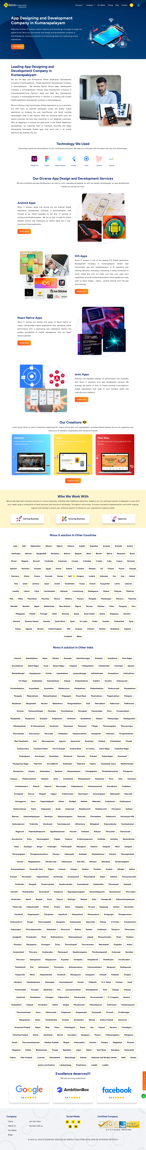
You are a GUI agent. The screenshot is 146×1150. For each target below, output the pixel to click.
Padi (88, 703)
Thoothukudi (20, 967)
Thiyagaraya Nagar (21, 764)
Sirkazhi (112, 854)
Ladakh (94, 1065)
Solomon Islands (31, 621)
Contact (124, 5)
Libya (36, 591)
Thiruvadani (131, 892)
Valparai (47, 786)
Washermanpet (127, 764)
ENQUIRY (144, 1081)
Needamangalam (80, 952)
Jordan (57, 584)
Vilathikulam (108, 960)
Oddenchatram (19, 809)
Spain (72, 621)
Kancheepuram (63, 824)
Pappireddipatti (47, 801)
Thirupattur (48, 914)
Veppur (54, 794)
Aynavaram (75, 741)
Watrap (92, 1020)
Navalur (44, 703)
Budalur (78, 929)
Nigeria (78, 606)
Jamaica (35, 584)
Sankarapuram (18, 824)
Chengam (49, 997)
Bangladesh (41, 553)
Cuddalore (126, 786)
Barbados (55, 553)
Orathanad (101, 929)
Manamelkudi (89, 877)
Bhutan (99, 553)
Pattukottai (51, 929)
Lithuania (64, 591)
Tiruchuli (109, 1012)
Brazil (132, 553)
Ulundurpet (47, 824)
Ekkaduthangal (18, 673)
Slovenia (16, 621)
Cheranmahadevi (94, 967)
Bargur (40, 847)
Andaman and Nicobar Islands (104, 1057)
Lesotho (15, 591)
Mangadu (18, 696)
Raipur (82, 1027)
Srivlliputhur (79, 1020)
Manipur (104, 1042)
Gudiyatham (16, 1005)
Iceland (92, 576)
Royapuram (30, 718)
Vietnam (90, 629)
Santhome (71, 718)
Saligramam (57, 718)
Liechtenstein (49, 591)
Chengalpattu (91, 771)
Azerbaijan (16, 553)
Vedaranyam (66, 862)
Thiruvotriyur (34, 734)
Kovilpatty (78, 960)
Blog (117, 5)
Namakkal (106, 862)
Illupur (102, 877)
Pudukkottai (98, 884)
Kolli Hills (81, 862)
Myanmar (132, 599)
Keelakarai (58, 892)
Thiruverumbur (88, 944)
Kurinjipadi (18, 794)
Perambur (52, 711)
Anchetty (114, 839)
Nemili (28, 899)
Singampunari (33, 914)
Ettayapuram (50, 960)
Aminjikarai (112, 658)
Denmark (131, 561)
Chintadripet (115, 741)
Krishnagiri (51, 847)
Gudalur (85, 869)
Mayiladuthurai (98, 854)
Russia (76, 614)
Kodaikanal (110, 801)
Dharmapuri (83, 794)
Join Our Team (35, 1121)
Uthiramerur (80, 824)
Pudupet (93, 756)
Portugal (43, 614)
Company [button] (89, 5)
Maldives (130, 591)
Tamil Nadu (101, 1050)
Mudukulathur (28, 892)
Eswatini (80, 569)
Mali (11, 599)
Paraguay (123, 606)
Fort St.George (58, 749)
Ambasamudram (76, 967)
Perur (111, 779)
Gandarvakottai (47, 884)
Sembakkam (85, 718)
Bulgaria (24, 561)
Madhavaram (64, 688)
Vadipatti (106, 847)
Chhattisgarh (69, 1027)
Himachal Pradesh (20, 1035)
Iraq (122, 576)
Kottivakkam (128, 673)
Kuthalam (83, 854)
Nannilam (129, 952)
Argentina (94, 546)
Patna (57, 1027)
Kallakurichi (111, 816)
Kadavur (68, 839)
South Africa (60, 621)
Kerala (14, 1042)
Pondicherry (81, 1065)
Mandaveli (68, 756)
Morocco (120, 599)
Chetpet (101, 741)
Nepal (36, 606)
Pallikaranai (129, 703)
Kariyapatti (96, 1012)
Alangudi (32, 884)
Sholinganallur (129, 718)
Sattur (37, 1020)
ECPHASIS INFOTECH (108, 1139)
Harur (33, 801)
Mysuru (98, 1035)
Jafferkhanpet (97, 673)
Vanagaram (96, 734)
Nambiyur (48, 816)
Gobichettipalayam (31, 816)
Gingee (66, 1005)
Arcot (49, 899)
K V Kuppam (113, 997)
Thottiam (130, 937)
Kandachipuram (128, 1005)
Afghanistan (35, 546)
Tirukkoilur (33, 824)
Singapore (114, 614)
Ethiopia (92, 569)
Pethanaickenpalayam (125, 899)
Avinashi (102, 975)
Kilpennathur (63, 997)
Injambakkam (62, 673)
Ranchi (60, 1035)
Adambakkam (32, 658)
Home (10, 1121)
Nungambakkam (74, 703)
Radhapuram (125, 967)
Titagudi (42, 794)
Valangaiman (35, 960)
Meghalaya (117, 1042)
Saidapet (43, 718)
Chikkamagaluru (112, 1035)
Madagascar (93, 591)
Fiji (101, 569)
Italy (16, 584)
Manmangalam (43, 839)
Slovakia (126, 614)
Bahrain (28, 553)
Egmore (131, 666)
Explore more (73, 481)
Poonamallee (96, 711)
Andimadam (45, 771)
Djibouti (13, 569)
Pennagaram (20, 801)
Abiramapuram (48, 741)
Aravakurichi (17, 839)
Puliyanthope (107, 756)
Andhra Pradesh (106, 1020)
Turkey (18, 629)
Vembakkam (35, 997)
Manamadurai (93, 914)
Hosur (16, 847)
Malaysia (117, 591)
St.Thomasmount (38, 726)
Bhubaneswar (41, 1050)
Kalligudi (128, 847)
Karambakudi (83, 884)
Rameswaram (115, 892)
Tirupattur (117, 944)
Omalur (57, 907)
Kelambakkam (53, 681)
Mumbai (92, 1042)
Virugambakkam (126, 734)
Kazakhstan (70, 584)
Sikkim (89, 1050)
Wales (79, 636)
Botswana (121, 553)
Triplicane (81, 764)
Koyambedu (34, 688)
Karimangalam (99, 794)
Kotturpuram (122, 681)
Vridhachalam (67, 794)
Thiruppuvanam (125, 914)
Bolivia (109, 553)
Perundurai (116, 809)
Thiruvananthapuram (31, 1042)
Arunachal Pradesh (22, 1027)
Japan (46, 584)
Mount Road (81, 696)
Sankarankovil (16, 922)
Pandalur (97, 869)
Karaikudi (19, 914)
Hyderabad (129, 1050)
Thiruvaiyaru (129, 929)
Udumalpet (49, 982)
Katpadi (29, 1005)
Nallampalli (115, 794)
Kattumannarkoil (95, 786)
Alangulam (60, 922)
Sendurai (58, 771)
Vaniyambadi (18, 952)
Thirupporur (128, 771)
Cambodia (48, 561)
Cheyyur (13, 779)
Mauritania (32, 599)
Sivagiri (30, 922)
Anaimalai (131, 779)
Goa (92, 1027)
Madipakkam (79, 688)
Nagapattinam (34, 862)
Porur (109, 711)
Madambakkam (96, 688)
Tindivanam (112, 1005)
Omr (35, 741)
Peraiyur (56, 854)
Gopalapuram (35, 673)
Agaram (62, 741)
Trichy (57, 944)
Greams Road (75, 749)
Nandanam (16, 703)
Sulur (120, 779)
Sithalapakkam (19, 726)
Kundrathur (49, 688)
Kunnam (13, 877)
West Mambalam (21, 741)
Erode (58, 809)
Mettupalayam (84, 779)
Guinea (60, 576)
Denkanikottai (128, 839)
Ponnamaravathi (129, 877)
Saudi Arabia (89, 614)
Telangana (115, 1050)
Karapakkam (113, 673)
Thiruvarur (33, 952)
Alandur (55, 658)
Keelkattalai (37, 681)
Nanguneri (111, 967)
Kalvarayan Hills (127, 816)
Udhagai (120, 869)
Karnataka (72, 1035)
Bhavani (15, 816)
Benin (88, 553)
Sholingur (72, 899)
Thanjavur (115, 929)
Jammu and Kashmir (46, 1065)
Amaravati (122, 1020)
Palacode (128, 794)
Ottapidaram (92, 960)
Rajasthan (67, 1050)
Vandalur (45, 779)
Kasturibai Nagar (122, 749)
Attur (94, 899)
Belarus (67, 553)
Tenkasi (103, 922)
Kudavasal (116, 952)
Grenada (48, 576)
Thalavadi (81, 816)
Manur (32, 975)
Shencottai (90, 922)
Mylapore (128, 696)
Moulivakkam (96, 696)
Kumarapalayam (18, 869)
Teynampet (68, 726)
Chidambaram (77, 786)
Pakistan (101, 606)
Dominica (25, 569)
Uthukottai (47, 990)
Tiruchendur (59, 967)
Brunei (14, 561)
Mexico (57, 599)
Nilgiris (51, 869)
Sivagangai (108, 914)
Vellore (55, 1005)
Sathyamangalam (65, 816)
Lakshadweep (65, 1065)
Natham (84, 801)
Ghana (26, 576)
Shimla (36, 1035)
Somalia (46, 621)
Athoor (61, 801)
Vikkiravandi (51, 1012)
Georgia (132, 569)
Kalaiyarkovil (77, 914)
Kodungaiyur (24, 756)
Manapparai (31, 944)
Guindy (49, 673)
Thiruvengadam (44, 922)
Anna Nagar (127, 658)
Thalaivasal (17, 907)
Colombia (87, 561)
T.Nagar (94, 726)
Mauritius (45, 599)
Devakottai (129, 907)
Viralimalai (19, 884)
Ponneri (80, 982)
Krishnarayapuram (85, 839)
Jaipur (78, 1050)
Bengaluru (85, 1035)
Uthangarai (81, 847)
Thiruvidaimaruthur (34, 929)
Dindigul (72, 801)
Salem (67, 907)
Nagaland (16, 1050)
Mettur (46, 907)
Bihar (47, 1027)
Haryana (113, 1027)
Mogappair (66, 696)
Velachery (110, 734)
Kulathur (113, 877)
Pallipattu (93, 982)
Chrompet (118, 666)
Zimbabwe (114, 629)
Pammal (20, 711)
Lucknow (41, 1057)
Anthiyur (129, 809)
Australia (118, 546)
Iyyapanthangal (79, 673)
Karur (29, 839)
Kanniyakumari (127, 824)
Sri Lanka (83, 621)
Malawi (106, 591)
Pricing (110, 5)
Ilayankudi (62, 914)
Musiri (118, 937)
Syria (131, 621)
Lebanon (128, 584)
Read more (24, 231)
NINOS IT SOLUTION (76, 1139)
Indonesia (104, 576)
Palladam (115, 975)
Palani (33, 809)
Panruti (31, 794)
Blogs (10, 1135)
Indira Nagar (104, 749)
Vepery (93, 764)
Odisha (28, 1050)
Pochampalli (66, 847)
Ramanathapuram (97, 892)
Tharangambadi (127, 854)
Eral (31, 967)
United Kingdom (55, 629)
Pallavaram (114, 703)
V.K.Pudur (115, 922)
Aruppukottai (81, 1012)
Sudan (95, 621)
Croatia (99, 561)
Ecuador (37, 569)
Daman (133, 1057)
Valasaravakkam (79, 734)
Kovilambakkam (17, 688)
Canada (75, 561)
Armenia (106, 546)
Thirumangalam (109, 726)
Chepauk (73, 666)
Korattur (108, 681)
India (15, 546)
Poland (32, 614)
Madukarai (99, 779)
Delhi (123, 1057)
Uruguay (78, 629)
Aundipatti (16, 937)
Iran (114, 576)
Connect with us (36, 1126)
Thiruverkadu (18, 734)
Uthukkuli (18, 982)
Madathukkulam (33, 982)
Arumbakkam (17, 666)
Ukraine (40, 629)
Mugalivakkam (113, 696)
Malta (20, 599)
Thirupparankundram (39, 854)
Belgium (78, 553)
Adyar (45, 658)
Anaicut (126, 997)
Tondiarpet (67, 764)
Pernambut (42, 1005)
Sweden (105, 621)
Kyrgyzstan (105, 584)
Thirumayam (113, 884)
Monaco (80, 599)
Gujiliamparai (125, 801)
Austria (130, 546)
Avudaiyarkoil (73, 877)
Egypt (48, 569)
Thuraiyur (18, 944)
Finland (111, 569)
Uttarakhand (54, 1057)
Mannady (81, 756)
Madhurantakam (29, 779)
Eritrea (58, 569)
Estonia (69, 569)
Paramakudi (44, 892)
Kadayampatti (33, 907)
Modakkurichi (84, 809)
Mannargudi (63, 952)
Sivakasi (65, 1020)
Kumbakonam (130, 922)
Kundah (109, 869)
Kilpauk (67, 681)
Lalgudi (90, 937)
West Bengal (70, 1057)
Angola (82, 546)
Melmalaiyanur (96, 1005)
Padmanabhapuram (37, 831)
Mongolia (92, 599)
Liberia (27, 591)
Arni (59, 990)
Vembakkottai (51, 1020)
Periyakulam (31, 937)
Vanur (38, 1012)
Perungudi (82, 711)
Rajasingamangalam (76, 892)
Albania (48, 546)
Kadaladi (127, 884)
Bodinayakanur (57, 937)
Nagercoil (20, 831)
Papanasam (16, 929)
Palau (111, 606)
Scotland (68, 636)
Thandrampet (79, 997)
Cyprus (119, 561)
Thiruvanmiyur (127, 726)
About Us (12, 1126)
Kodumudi (69, 809)
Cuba (109, 561)
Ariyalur (31, 771)
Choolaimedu (104, 666)
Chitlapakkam (88, 666)
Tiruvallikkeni (52, 764)
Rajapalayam (24, 1020)
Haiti (70, 576)
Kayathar (65, 960)
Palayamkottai (46, 975)
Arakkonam (16, 899)
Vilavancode (125, 831)
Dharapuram (75, 975)
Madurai (94, 847)
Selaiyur (99, 718)
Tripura (13, 1057)
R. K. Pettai (106, 982)
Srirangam (45, 944)
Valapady (79, 907)
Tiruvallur (35, 990)
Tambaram (54, 726)
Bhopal (66, 1042)
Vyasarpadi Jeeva (108, 764)
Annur (55, 779)
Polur (105, 990)
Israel (25, 584)
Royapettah (15, 718)
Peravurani (65, 929)
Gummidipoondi (66, 982)
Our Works (101, 5)
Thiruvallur (48, 734)
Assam (38, 1027)
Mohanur (93, 862)
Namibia (14, 606)
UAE (24, 546)
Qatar (54, 614)
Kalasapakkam (92, 990)
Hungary (80, 576)
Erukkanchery (23, 749)
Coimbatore (68, 779)
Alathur (132, 869)
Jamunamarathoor (73, 990)
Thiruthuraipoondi (99, 952)
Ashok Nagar (33, 666)
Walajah (83, 899)
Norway (89, 606)
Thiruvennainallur (23, 1012)
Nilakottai (96, 801)
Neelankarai (57, 703)
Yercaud (91, 907)
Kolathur (96, 681)
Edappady (104, 907)
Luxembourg (77, 591)
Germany (15, 576)
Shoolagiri (28, 847)
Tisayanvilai (20, 975)
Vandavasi (20, 997)
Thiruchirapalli (71, 944)
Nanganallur (31, 703)
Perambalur (27, 877)
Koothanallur (47, 952)
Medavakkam (32, 696)
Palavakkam (100, 703)
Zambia (102, 629)
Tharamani (82, 726)
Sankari (116, 907)
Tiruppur (127, 975)
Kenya (82, 584)
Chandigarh (127, 1027)
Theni (43, 937)
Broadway (89, 741)
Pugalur (57, 839)
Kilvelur (20, 862)
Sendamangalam (122, 862)
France (121, 569)
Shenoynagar (113, 718)
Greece (37, 576)
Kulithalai (101, 839)
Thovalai (73, 831)
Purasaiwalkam (122, 711)
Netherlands (49, 606)
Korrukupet (39, 756)
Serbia (102, 614)
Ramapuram (18, 771)
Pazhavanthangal (35, 711)
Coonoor (62, 869)
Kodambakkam (81, 681)
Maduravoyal (113, 688)
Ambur (129, 944)
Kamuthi (14, 892)
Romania (65, 614)
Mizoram (130, 1042)
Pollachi (36, 786)
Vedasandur (46, 809)
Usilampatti (69, 854)
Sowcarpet (122, 756)
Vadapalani (63, 734)
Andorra (70, 546)
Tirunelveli (61, 975)
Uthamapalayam (75, 937)
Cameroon (62, 561)
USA (68, 629)
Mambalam (54, 756)
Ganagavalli (106, 899)
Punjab (55, 1050)
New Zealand (64, 606)
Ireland (132, 576)
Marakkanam (79, 1005)
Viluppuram (66, 1012)
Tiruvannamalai (96, 997)
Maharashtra (79, 1042)
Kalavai (60, 899)
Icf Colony (90, 749)
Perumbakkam (67, 711)
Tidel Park (38, 764)
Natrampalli (104, 944)
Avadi (46, 666)
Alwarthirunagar (83, 658)
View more (29, 471)
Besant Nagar (59, 666)
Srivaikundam (124, 960)
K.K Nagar (23, 681)
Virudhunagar (124, 1012)
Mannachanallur (104, 937)
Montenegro (106, 599)
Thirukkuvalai (50, 862)
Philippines (20, 614)
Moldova (68, 599)
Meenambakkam (50, 696)
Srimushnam (112, 786)
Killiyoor (97, 831)
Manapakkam (130, 688)
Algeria (60, 546)
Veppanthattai (42, 877)
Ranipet (39, 899)
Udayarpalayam (74, 771)
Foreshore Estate (41, 749)
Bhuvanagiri (61, 786)
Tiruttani (119, 982)
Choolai (129, 741)
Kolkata (83, 1057)
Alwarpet (68, 658)
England (127, 629)
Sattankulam (43, 967)
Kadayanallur (75, 922)
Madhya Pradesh (51, 1042)
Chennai (17, 658)
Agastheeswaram (57, 831)
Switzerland (119, 621)
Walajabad (94, 824)
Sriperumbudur (110, 824)
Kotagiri (73, 869)
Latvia (117, 584)
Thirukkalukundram (110, 771)
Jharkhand (47, 1035)
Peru (134, 606)
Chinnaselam (95, 816)
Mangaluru (128, 1035)
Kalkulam (85, 831)
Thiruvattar (110, 831)
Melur (117, 847)
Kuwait (92, 584)
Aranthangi (58, 877)
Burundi (36, 561)
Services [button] (79, 5)
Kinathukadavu (21, 786)
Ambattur (99, 658)
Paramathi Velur (36, 869)
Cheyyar (127, 990)
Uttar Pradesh (26, 1057)
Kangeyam (90, 975)
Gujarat (101, 1027)
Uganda (29, 629)
